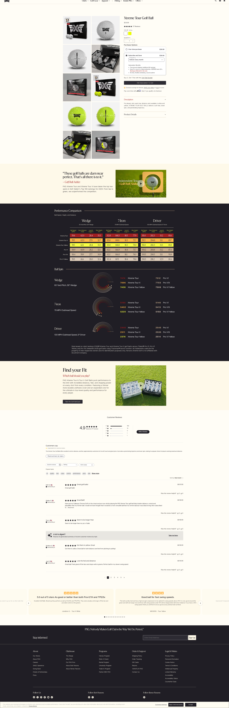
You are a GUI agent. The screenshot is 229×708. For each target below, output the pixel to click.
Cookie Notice (169, 662)
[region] (114, 705)
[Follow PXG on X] (37, 697)
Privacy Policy (169, 656)
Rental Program (104, 662)
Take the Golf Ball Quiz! (72, 402)
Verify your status (149, 87)
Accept (191, 704)
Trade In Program (104, 669)
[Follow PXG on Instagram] (41, 697)
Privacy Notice (33, 706)
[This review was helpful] (178, 493)
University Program (105, 665)
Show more (95, 473)
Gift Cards (135, 662)
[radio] (145, 49)
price (84, 473)
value (62, 473)
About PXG (36, 659)
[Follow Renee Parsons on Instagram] (144, 697)
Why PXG (69, 659)
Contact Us (136, 672)
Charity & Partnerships (40, 672)
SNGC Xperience (38, 665)
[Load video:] (141, 385)
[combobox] (70, 464)
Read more (71, 507)
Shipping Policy (137, 656)
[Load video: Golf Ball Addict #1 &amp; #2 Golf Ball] (141, 183)
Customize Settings (161, 704)
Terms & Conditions (171, 665)
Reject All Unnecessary (176, 704)
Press (34, 675)
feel (57, 473)
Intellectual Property (171, 669)
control (69, 473)
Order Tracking (137, 659)
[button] (28, 603)
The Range (69, 656)
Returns (134, 665)
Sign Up (192, 637)
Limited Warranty (170, 672)
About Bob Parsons (72, 665)
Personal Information (172, 659)
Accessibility (169, 675)
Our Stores (36, 656)
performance (76, 473)
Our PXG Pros (70, 662)
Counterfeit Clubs (170, 682)
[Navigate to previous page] (105, 577)
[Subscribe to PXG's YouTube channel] (48, 697)
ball (89, 473)
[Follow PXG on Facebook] (34, 697)
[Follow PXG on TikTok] (52, 697)
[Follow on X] (93, 697)
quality (52, 473)
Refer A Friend (103, 659)
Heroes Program (104, 656)
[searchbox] (52, 464)
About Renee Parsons (73, 669)
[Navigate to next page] (124, 577)
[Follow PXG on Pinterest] (45, 697)
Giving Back (37, 669)
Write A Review (143, 431)
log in (157, 87)
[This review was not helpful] (181, 493)
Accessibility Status (171, 678)
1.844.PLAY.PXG (137, 669)
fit (47, 473)
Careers (35, 662)
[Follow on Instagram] (89, 697)
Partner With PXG (104, 672)
